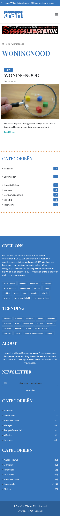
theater (18, 333)
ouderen (18, 328)
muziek (40, 323)
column (40, 318)
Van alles (8, 168)
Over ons (22, 510)
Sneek (16, 293)
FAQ (30, 510)
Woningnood (21, 75)
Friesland (7, 323)
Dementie (51, 318)
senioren (7, 333)
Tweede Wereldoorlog (34, 333)
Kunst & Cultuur (12, 184)
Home (7, 43)
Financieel (34, 283)
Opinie (8, 70)
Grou (17, 323)
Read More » (9, 132)
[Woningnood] (30, 101)
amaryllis (7, 318)
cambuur (29, 318)
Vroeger (8, 189)
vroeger (50, 333)
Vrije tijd (8, 199)
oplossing (7, 328)
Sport (25, 293)
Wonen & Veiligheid (22, 298)
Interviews (9, 204)
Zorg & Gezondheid (13, 194)
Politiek (7, 293)
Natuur (37, 288)
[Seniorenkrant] (13, 14)
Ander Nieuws (9, 283)
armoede (18, 318)
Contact (39, 510)
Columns (22, 283)
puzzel (28, 328)
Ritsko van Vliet (41, 328)
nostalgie (50, 323)
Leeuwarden (10, 176)
